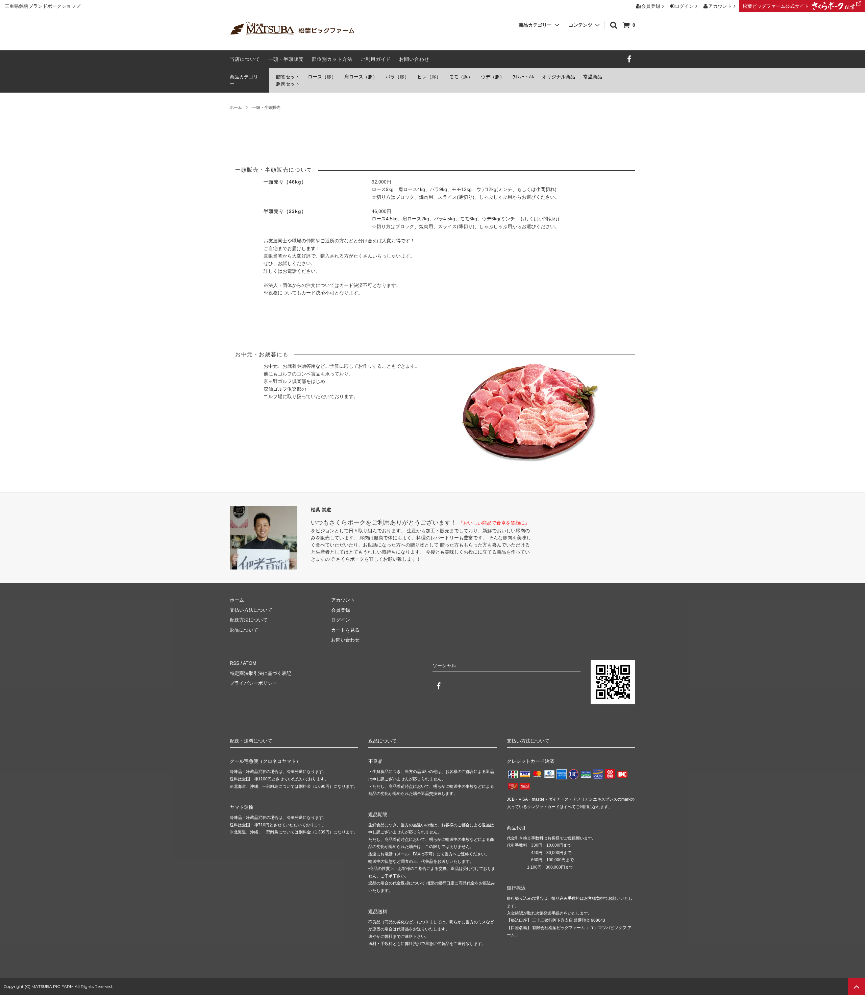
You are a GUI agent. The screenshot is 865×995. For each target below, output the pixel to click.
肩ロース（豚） (360, 76)
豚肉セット (288, 84)
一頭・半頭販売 (286, 59)
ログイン (684, 6)
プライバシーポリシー (253, 683)
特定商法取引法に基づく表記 (260, 673)
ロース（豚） (322, 76)
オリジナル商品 (558, 76)
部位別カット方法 (332, 59)
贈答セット (288, 76)
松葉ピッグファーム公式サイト (776, 6)
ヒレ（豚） (429, 76)
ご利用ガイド (376, 59)
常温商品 (592, 76)
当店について (245, 59)
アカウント (720, 6)
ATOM (249, 663)
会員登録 (650, 6)
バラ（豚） (397, 76)
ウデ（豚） (492, 76)
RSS (234, 663)
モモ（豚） (461, 76)
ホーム (236, 107)
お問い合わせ (414, 59)
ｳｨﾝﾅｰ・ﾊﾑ (523, 76)
